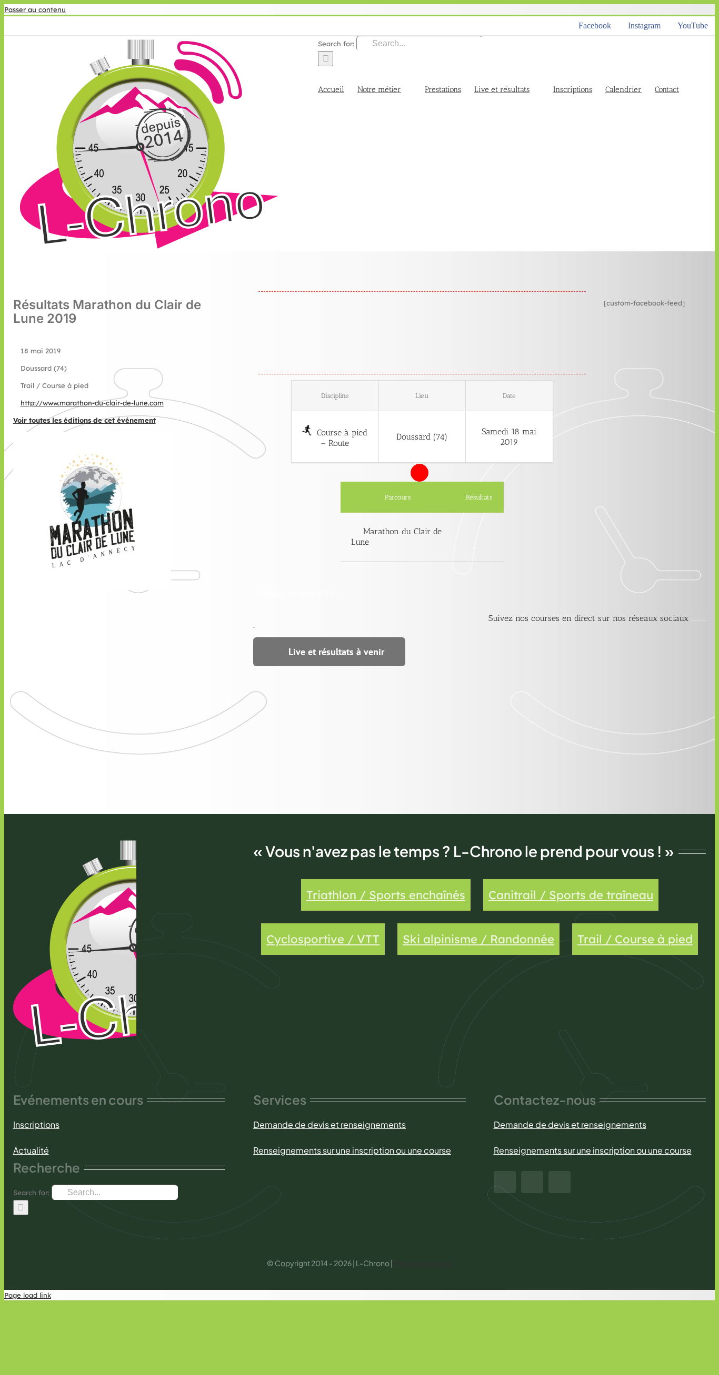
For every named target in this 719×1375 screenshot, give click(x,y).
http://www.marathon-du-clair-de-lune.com (92, 403)
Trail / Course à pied (635, 939)
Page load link (27, 1295)
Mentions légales (423, 1263)
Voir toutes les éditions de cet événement (84, 420)
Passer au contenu (35, 9)
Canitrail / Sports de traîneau (570, 895)
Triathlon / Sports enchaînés (385, 895)
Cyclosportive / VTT (323, 939)
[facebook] (505, 1182)
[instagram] (532, 1182)
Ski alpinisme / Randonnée (478, 939)
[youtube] (559, 1182)
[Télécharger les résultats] (479, 536)
